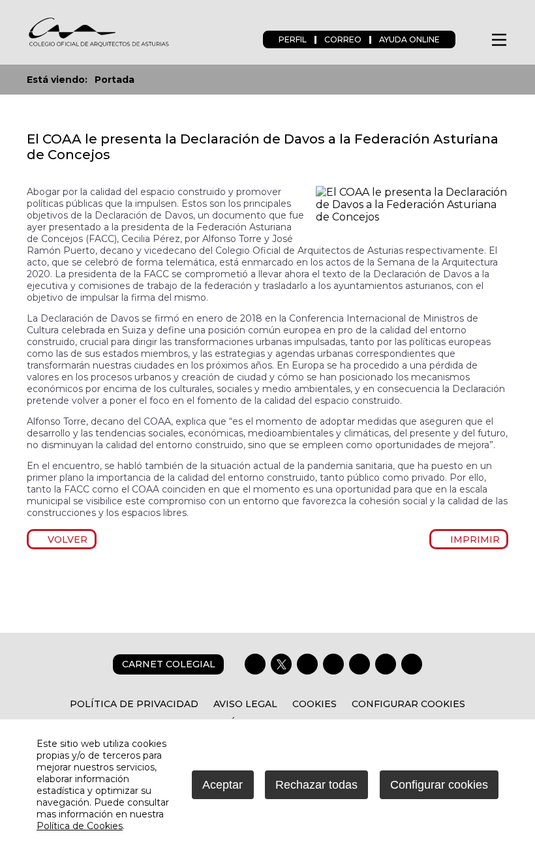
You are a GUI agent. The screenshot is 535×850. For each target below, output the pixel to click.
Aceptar (222, 784)
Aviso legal (245, 704)
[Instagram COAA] (307, 664)
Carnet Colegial (168, 664)
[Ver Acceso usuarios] (473, 39)
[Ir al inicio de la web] (99, 45)
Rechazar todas (316, 784)
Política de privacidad (134, 704)
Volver (65, 539)
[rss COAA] (385, 664)
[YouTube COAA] (359, 664)
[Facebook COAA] (255, 664)
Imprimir (472, 539)
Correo (342, 39)
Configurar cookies (408, 704)
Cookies (314, 704)
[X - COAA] (281, 664)
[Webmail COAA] (411, 664)
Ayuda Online (409, 39)
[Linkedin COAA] (333, 664)
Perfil (293, 39)
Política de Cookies (80, 826)
